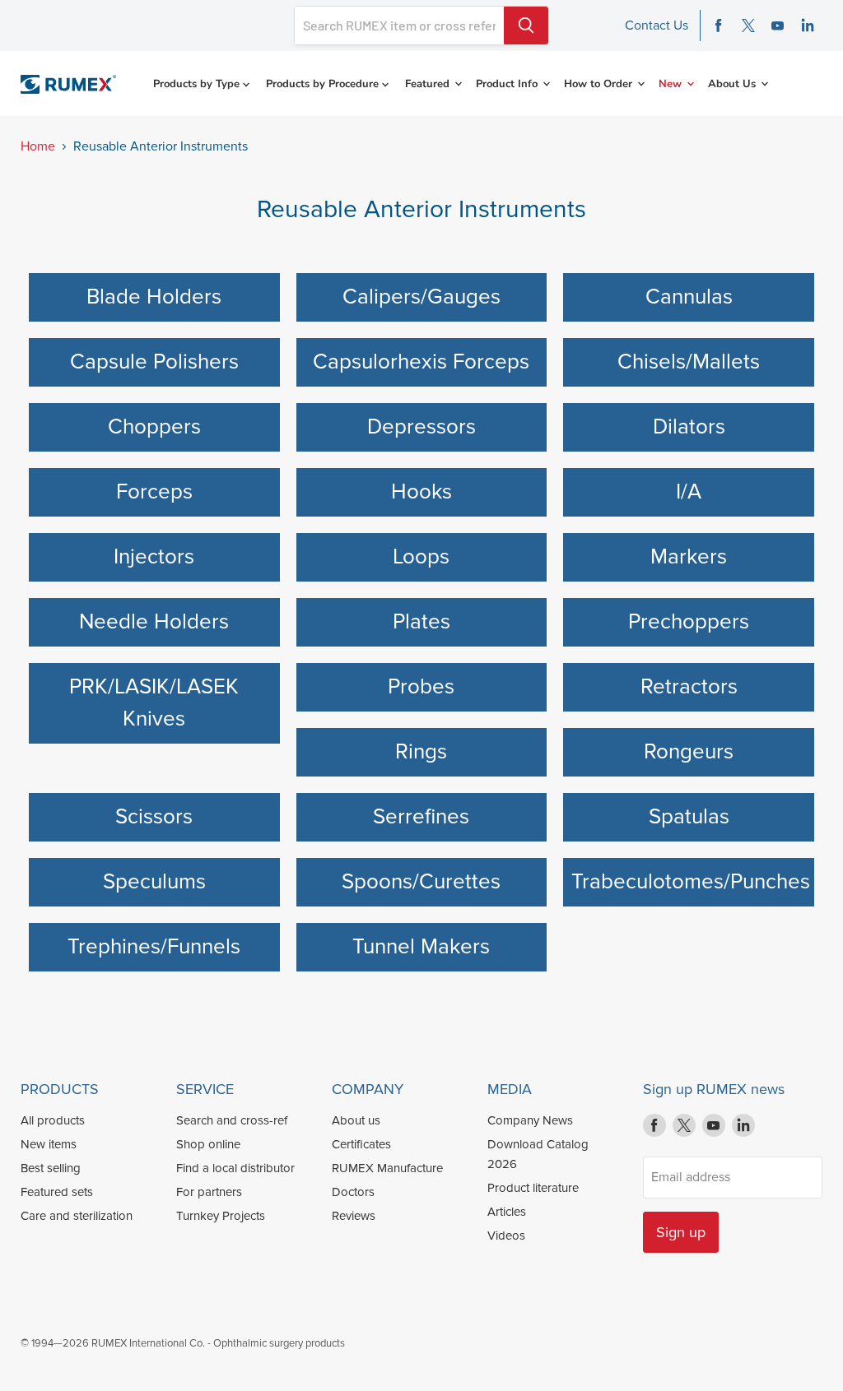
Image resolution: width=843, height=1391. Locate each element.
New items (49, 1144)
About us (356, 1120)
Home (38, 146)
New (672, 84)
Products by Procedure (324, 84)
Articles (506, 1211)
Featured (429, 84)
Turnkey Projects (220, 1215)
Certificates (361, 1144)
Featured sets (57, 1192)
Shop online (208, 1144)
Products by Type (198, 84)
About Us (733, 84)
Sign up (681, 1232)
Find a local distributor (235, 1168)
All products (53, 1120)
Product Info (508, 84)
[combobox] (399, 25)
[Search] (526, 25)
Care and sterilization (77, 1215)
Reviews (353, 1215)
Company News (530, 1120)
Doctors (353, 1192)
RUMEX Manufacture (387, 1168)
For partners (209, 1192)
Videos (506, 1235)
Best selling (51, 1168)
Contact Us (656, 25)
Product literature (533, 1187)
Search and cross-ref (231, 1120)
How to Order (600, 84)
